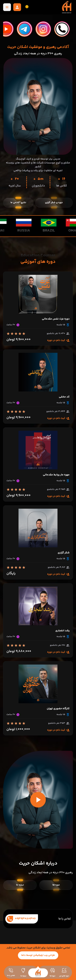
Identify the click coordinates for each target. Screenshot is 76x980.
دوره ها (56, 885)
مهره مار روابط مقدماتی (56, 475)
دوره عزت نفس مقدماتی (56, 319)
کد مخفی (64, 397)
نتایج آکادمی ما (18, 202)
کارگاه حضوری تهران (58, 709)
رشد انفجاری (62, 631)
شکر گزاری (64, 553)
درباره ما (20, 885)
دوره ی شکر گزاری (54, 202)
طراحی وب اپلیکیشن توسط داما (38, 955)
